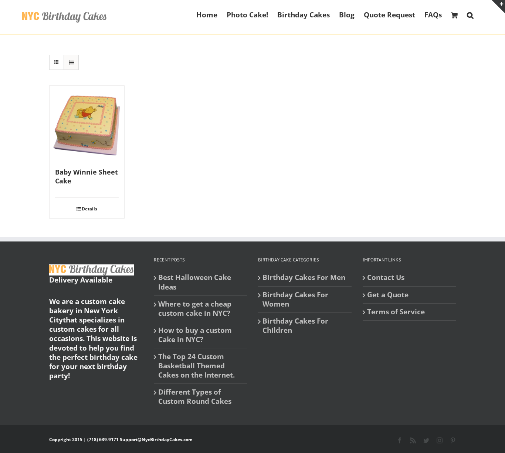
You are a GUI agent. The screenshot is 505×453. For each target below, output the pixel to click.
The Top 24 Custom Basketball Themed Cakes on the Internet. (196, 366)
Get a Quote (388, 295)
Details (89, 209)
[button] (470, 14)
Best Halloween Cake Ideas (194, 282)
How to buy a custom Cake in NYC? (195, 335)
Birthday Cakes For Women (295, 299)
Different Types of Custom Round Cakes (194, 397)
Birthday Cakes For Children (295, 326)
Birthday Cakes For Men (303, 277)
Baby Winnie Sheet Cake (86, 176)
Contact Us (385, 277)
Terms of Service (396, 312)
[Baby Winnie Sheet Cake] (87, 123)
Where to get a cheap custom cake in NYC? (194, 309)
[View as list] (71, 62)
